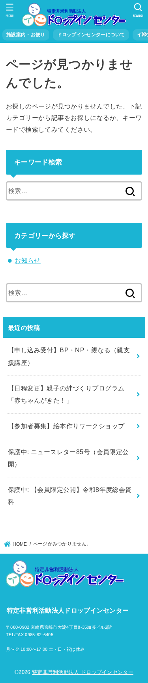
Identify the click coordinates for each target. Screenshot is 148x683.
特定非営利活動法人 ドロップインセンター (82, 672)
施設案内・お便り (25, 34)
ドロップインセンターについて (91, 34)
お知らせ (28, 260)
